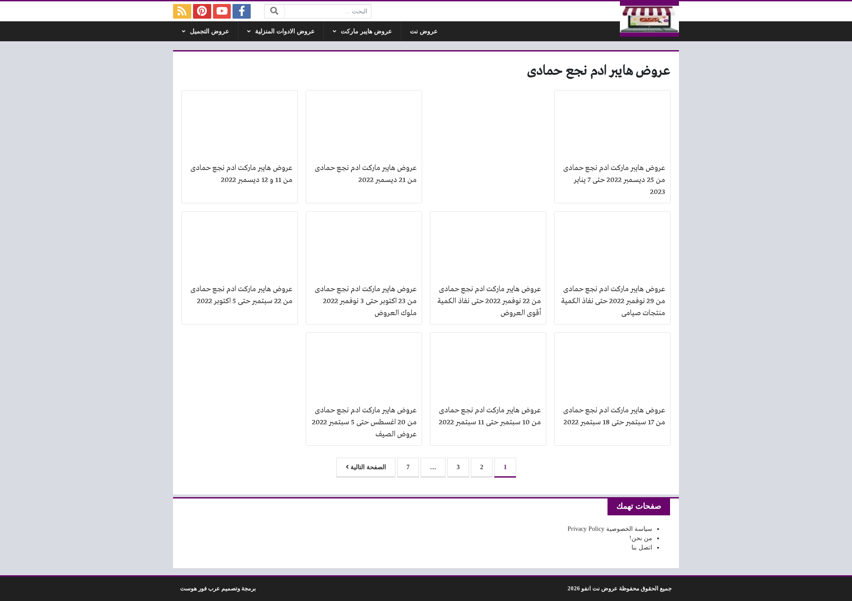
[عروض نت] (649, 19)
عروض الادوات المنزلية (285, 31)
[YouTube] (222, 11)
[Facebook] (242, 11)
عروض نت (424, 31)
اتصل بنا (641, 547)
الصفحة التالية (367, 467)
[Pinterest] (202, 11)
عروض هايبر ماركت (366, 31)
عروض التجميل (209, 31)
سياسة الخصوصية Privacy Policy (610, 529)
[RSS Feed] (182, 11)
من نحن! (640, 538)
